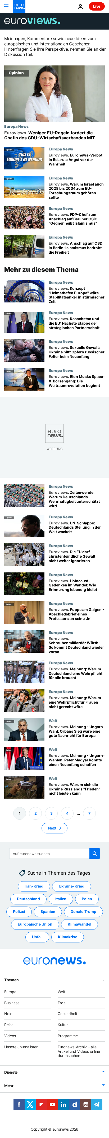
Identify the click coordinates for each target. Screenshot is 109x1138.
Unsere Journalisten (21, 1047)
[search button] (94, 853)
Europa (10, 991)
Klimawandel (79, 924)
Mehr (8, 1085)
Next (52, 828)
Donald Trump (83, 911)
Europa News (16, 126)
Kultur (63, 1024)
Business (11, 1003)
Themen (11, 980)
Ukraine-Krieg (71, 886)
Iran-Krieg (34, 886)
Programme (68, 1035)
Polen (87, 899)
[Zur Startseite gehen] (19, 6)
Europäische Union (35, 924)
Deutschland (28, 899)
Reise (8, 1024)
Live (97, 6)
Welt (53, 720)
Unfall (37, 937)
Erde (62, 1003)
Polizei (19, 911)
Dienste (10, 1072)
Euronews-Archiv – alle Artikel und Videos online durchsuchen (79, 1051)
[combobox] (54, 853)
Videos (10, 1035)
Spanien (47, 911)
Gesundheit (67, 1013)
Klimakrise (67, 937)
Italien (60, 899)
